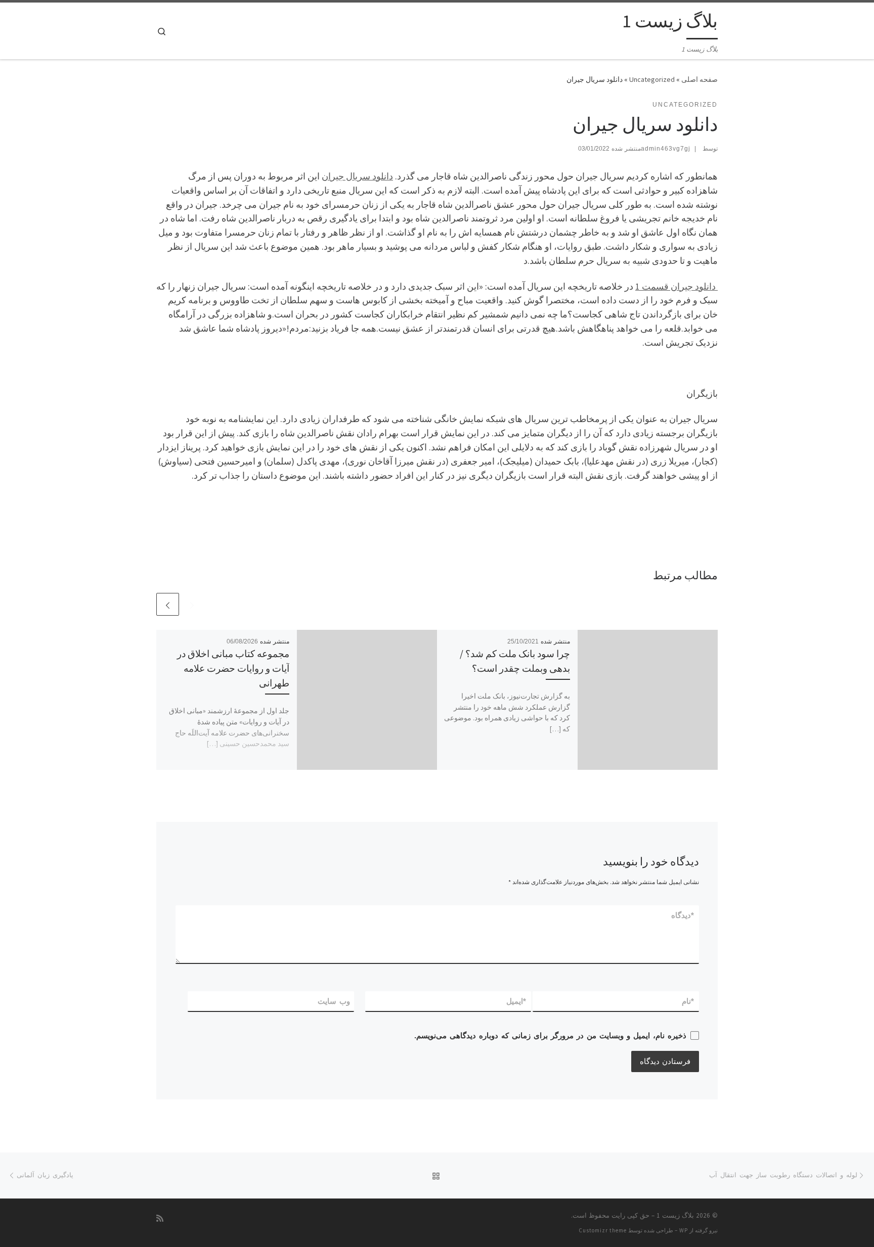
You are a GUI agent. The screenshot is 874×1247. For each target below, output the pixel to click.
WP (683, 1230)
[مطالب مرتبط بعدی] (167, 604)
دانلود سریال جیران (357, 176)
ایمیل (516, 1001)
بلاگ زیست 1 (675, 1215)
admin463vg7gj (665, 148)
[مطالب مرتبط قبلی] (192, 604)
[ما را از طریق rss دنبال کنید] (159, 1218)
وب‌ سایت (334, 1001)
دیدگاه (683, 915)
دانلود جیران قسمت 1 (676, 286)
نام (688, 1001)
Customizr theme (603, 1230)
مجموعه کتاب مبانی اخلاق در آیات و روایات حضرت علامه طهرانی (233, 668)
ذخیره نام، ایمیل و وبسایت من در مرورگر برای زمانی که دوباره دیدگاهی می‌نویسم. (550, 1035)
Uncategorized (652, 79)
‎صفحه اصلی (699, 79)
